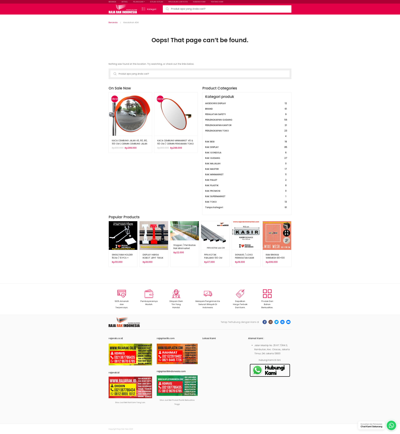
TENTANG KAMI (217, 1)
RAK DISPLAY (246, 147)
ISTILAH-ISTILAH (156, 1)
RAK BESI (246, 141)
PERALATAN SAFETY (246, 114)
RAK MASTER (246, 169)
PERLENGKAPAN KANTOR (246, 125)
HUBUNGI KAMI (199, 1)
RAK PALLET (246, 180)
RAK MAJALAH (246, 163)
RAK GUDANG (246, 158)
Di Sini (277, 360)
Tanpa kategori (246, 207)
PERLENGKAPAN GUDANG (246, 119)
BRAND (246, 108)
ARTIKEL (124, 1)
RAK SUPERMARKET (245, 196)
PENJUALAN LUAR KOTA (178, 1)
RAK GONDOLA (246, 152)
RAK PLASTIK (246, 185)
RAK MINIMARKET (246, 174)
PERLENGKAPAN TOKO (246, 133)
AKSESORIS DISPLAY (246, 103)
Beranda (113, 22)
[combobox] (227, 9)
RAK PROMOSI (246, 190)
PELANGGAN (138, 1)
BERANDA (112, 1)
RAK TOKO (246, 201)
